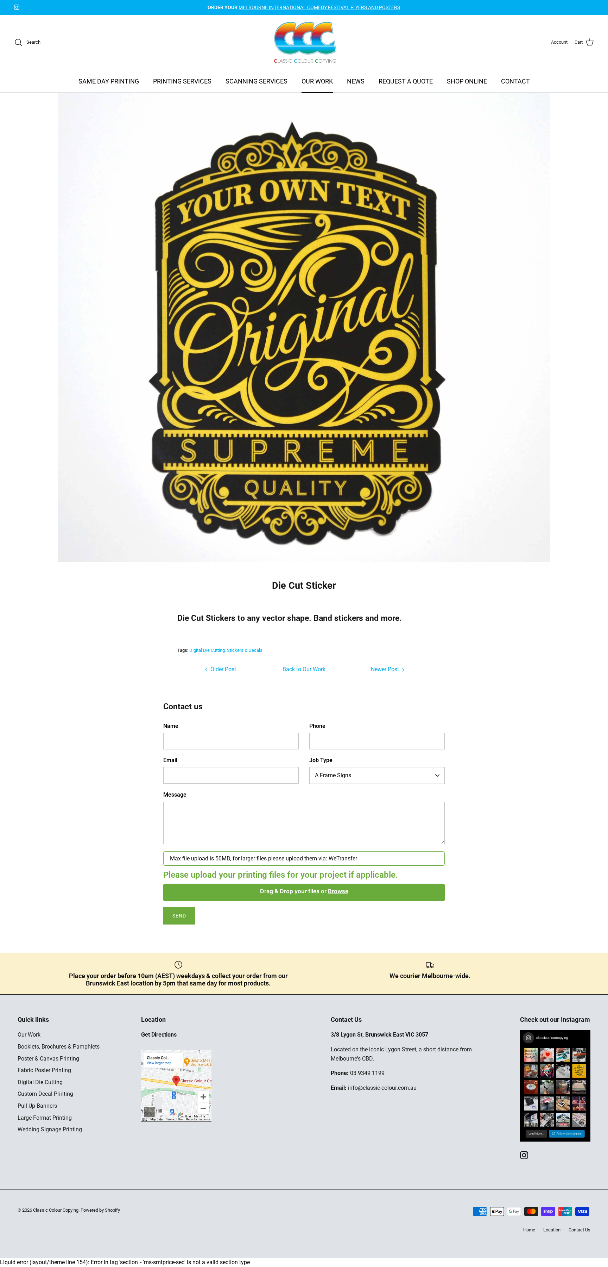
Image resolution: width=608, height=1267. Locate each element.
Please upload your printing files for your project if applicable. (280, 875)
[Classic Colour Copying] (304, 42)
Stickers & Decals (244, 650)
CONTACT (515, 81)
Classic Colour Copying (55, 1210)
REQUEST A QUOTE (406, 81)
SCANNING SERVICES (256, 81)
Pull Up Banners (37, 1105)
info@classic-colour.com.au (382, 1087)
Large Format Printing (45, 1117)
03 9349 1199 (367, 1073)
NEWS (356, 81)
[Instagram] (16, 7)
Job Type (320, 760)
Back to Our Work (304, 669)
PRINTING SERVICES (182, 81)
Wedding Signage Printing (50, 1129)
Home (529, 1229)
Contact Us (579, 1229)
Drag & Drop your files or (304, 891)
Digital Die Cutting (207, 650)
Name (170, 726)
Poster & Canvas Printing (48, 1058)
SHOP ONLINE (467, 81)
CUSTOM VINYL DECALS (304, 7)
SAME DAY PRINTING (108, 81)
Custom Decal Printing (45, 1093)
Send (179, 916)
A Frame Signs (333, 775)
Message (174, 794)
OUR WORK (317, 81)
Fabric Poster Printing (44, 1070)
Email (170, 760)
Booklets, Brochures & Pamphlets (59, 1046)
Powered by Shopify (100, 1210)
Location (551, 1229)
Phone (317, 726)
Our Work (29, 1034)
